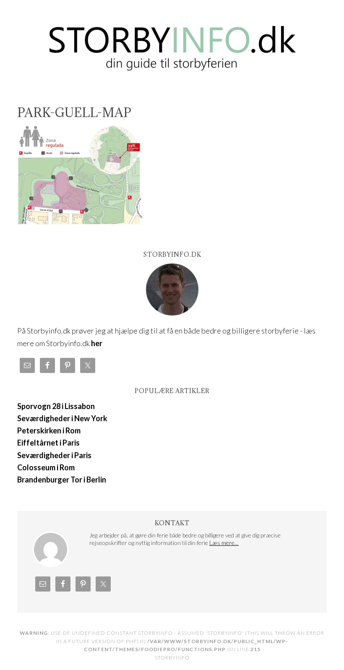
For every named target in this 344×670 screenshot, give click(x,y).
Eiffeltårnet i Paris (48, 442)
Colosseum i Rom (46, 467)
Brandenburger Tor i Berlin (61, 479)
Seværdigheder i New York (62, 418)
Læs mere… (224, 542)
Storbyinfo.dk (172, 42)
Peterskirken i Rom (49, 430)
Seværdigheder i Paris (54, 455)
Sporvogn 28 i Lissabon (56, 406)
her (96, 343)
